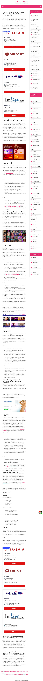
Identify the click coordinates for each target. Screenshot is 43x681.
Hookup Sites (35, 171)
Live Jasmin (7, 37)
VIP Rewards (35, 241)
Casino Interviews (36, 127)
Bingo (34, 119)
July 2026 (34, 257)
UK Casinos (35, 239)
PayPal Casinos (35, 207)
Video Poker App (36, 57)
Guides (34, 161)
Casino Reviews (35, 132)
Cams (34, 122)
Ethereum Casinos (36, 145)
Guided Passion (21, 2)
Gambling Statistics (36, 156)
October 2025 (35, 265)
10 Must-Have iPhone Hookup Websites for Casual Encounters (16, 674)
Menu (3, 6)
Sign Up (14, 46)
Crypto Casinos (35, 134)
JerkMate (6, 82)
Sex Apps (34, 224)
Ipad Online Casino (36, 43)
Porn (33, 213)
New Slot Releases (36, 202)
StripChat (6, 59)
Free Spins (34, 151)
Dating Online (35, 136)
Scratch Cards (35, 222)
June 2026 (34, 260)
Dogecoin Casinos (36, 139)
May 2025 (34, 272)
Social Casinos (35, 236)
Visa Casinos (35, 243)
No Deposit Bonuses (36, 204)
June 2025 (34, 269)
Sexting (34, 229)
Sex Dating (35, 226)
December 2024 (36, 274)
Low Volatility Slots (36, 193)
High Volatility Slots (36, 166)
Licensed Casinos (36, 181)
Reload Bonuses (36, 215)
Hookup (34, 168)
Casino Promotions (36, 129)
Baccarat (34, 111)
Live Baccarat (35, 183)
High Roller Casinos (36, 163)
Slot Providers (35, 231)
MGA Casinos (35, 199)
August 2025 (35, 267)
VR (33, 246)
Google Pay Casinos (36, 159)
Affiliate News (35, 103)
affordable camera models (12, 466)
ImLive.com (7, 105)
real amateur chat (9, 173)
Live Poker (35, 191)
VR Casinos (35, 248)
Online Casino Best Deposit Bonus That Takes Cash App (35, 36)
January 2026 (35, 262)
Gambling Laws (35, 154)
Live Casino (35, 188)
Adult (34, 99)
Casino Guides (35, 124)
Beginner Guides (36, 117)
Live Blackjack (35, 186)
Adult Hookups (35, 101)
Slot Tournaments (36, 234)
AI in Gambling (35, 108)
